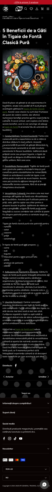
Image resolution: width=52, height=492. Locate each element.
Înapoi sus (26, 393)
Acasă (5, 16)
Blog (10, 16)
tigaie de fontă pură (24, 329)
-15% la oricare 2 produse (26, 2)
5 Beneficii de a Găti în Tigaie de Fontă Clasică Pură (20, 18)
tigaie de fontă (11, 127)
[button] (42, 9)
